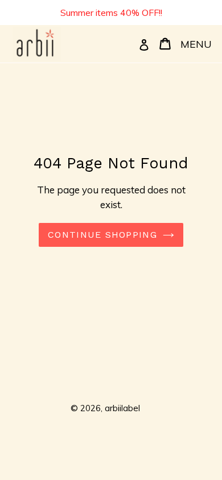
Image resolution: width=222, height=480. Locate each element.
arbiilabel (122, 408)
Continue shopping (102, 234)
